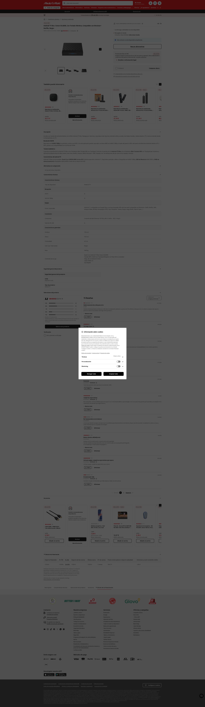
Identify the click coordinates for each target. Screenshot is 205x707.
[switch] (118, 362)
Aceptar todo (113, 374)
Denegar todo (91, 374)
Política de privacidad (86, 353)
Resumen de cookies (105, 353)
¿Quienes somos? (95, 353)
